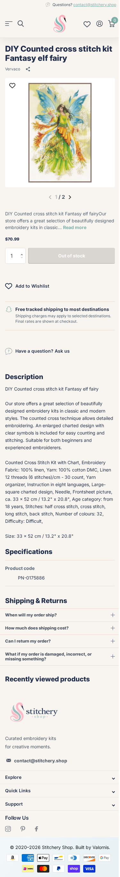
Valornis (98, 847)
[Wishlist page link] (87, 24)
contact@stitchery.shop (94, 4)
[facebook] (36, 828)
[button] (23, 250)
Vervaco (12, 69)
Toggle (57, 779)
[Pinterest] (22, 829)
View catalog (8, 23)
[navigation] (70, 197)
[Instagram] (8, 829)
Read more (74, 227)
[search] (21, 24)
